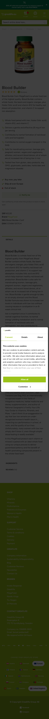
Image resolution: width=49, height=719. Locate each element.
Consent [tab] (9, 337)
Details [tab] (24, 337)
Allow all (24, 379)
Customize (23, 387)
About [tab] (40, 337)
